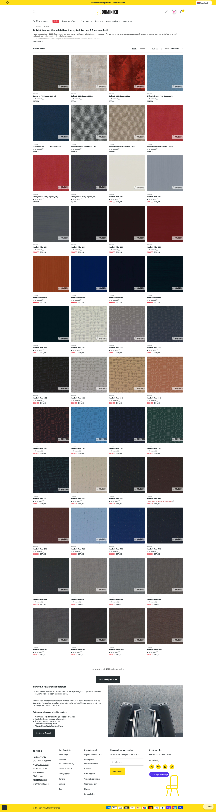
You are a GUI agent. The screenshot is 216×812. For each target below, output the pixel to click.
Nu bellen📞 (154, 760)
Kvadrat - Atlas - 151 (154, 599)
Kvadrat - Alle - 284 (116, 247)
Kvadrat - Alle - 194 (78, 247)
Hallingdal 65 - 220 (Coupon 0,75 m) (122, 146)
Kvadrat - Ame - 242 (116, 398)
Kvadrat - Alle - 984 (40, 348)
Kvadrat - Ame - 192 (40, 398)
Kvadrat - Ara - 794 (154, 549)
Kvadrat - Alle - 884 (154, 297)
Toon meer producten (108, 679)
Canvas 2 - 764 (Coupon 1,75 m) (44, 96)
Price (166, 49)
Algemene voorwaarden (93, 754)
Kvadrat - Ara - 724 (78, 549)
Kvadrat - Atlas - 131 (116, 599)
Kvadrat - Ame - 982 (40, 499)
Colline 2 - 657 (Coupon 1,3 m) (119, 96)
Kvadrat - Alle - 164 (40, 247)
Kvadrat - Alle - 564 (154, 247)
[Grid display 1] (153, 48)
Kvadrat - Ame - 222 (78, 398)
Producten (85, 21)
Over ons (127, 21)
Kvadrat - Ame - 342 (154, 398)
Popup (43, 99)
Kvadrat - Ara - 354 (40, 549)
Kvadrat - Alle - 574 (40, 297)
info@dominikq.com (41, 784)
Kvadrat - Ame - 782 (116, 448)
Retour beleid (89, 773)
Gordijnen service (65, 768)
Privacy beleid (89, 794)
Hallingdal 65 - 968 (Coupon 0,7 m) (83, 197)
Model (134, 48)
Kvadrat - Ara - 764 (116, 549)
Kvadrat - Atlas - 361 (116, 650)
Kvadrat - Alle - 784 (116, 297)
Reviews (62, 779)
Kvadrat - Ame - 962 (154, 448)
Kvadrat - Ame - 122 (116, 348)
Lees (37, 41)
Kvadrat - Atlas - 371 (154, 650)
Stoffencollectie (40, 21)
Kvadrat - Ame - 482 (40, 448)
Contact (62, 784)
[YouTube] (158, 766)
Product (142, 48)
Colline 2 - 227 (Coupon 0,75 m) (82, 96)
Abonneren (117, 771)
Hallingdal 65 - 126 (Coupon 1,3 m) (83, 146)
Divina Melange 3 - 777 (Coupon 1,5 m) (46, 146)
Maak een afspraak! (44, 733)
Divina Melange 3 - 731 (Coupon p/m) (160, 96)
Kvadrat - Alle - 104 (116, 197)
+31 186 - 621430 (42, 768)
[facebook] (165, 766)
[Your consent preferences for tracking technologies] (4, 807)
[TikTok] (172, 766)
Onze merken (112, 21)
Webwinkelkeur (90, 784)
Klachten (87, 789)
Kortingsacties (64, 773)
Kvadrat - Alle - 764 (78, 297)
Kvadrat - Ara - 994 (40, 599)
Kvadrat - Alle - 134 (154, 197)
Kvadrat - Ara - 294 (154, 499)
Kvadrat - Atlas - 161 (40, 650)
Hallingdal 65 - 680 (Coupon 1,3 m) (45, 197)
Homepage (36, 26)
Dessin (98, 21)
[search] (34, 12)
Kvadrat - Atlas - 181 (78, 650)
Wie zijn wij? (63, 754)
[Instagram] (151, 766)
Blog (60, 789)
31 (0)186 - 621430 (41, 764)
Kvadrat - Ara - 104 (77, 499)
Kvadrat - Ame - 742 (78, 448)
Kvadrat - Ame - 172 (154, 348)
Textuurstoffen (69, 21)
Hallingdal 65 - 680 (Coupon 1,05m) (159, 146)
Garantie (87, 768)
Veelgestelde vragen (92, 779)
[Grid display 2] (157, 48)
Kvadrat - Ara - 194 (115, 499)
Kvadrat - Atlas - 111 (78, 599)
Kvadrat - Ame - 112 (78, 348)
